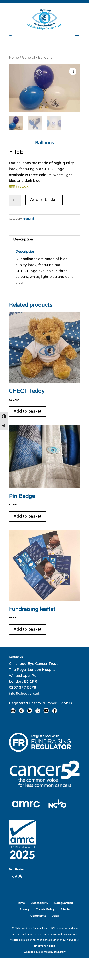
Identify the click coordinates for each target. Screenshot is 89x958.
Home (14, 57)
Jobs (55, 915)
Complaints (38, 915)
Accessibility (39, 903)
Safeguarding (63, 903)
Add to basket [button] (27, 411)
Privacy (24, 909)
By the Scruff (57, 951)
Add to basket (44, 199)
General (28, 57)
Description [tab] (23, 239)
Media (65, 909)
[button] (72, 71)
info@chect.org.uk (24, 693)
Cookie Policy (45, 909)
